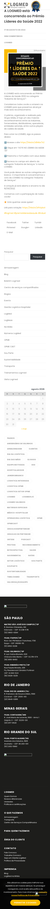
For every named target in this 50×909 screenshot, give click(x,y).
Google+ (25, 227)
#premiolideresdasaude (26, 213)
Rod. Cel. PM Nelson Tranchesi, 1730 (20, 640)
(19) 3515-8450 (10, 659)
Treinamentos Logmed (15, 372)
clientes (33, 448)
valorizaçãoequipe (17, 582)
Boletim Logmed (12, 281)
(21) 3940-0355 (11, 699)
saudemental (14, 555)
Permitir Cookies (25, 902)
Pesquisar (8, 251)
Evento (7, 300)
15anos (11, 438)
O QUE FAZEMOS (13, 812)
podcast (26, 539)
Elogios (7, 294)
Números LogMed (12, 333)
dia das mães (14, 459)
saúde (31, 555)
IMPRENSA (10, 869)
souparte (12, 566)
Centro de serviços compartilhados (21, 287)
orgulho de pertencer (19, 534)
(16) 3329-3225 (11, 675)
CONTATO (10, 848)
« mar (24, 428)
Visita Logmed (11, 379)
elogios (32, 459)
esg (33, 464)
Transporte (9, 366)
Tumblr (37, 222)
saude (33, 550)
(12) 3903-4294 (11, 632)
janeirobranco (15, 475)
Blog (6, 274)
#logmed (8, 213)
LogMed (8, 42)
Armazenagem (11, 267)
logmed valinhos (16, 502)
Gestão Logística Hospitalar (17, 307)
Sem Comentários (13, 36)
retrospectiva (15, 550)
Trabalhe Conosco (12, 855)
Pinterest (10, 227)
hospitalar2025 (15, 470)
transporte (33, 577)
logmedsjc (28, 496)
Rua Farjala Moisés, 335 (14, 667)
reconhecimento (31, 545)
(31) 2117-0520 (10, 723)
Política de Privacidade (14, 860)
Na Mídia (8, 326)
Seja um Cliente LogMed (15, 858)
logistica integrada (18, 480)
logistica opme (15, 486)
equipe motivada (16, 464)
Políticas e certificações (15, 804)
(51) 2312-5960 (10, 746)
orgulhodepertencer (18, 529)
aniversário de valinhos (20, 443)
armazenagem (14, 448)
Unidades (8, 801)
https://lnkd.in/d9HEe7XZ (32, 142)
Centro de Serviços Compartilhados (20, 822)
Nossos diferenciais (13, 799)
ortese (10, 539)
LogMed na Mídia (12, 876)
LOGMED (9, 792)
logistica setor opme (18, 491)
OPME (7, 340)
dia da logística (16, 454)
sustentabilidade (16, 571)
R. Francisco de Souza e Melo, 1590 (19, 694)
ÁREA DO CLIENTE (14, 839)
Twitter (25, 222)
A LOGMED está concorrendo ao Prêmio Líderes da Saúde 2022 (24, 16)
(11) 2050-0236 (10, 646)
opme (39, 518)
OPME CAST (9, 346)
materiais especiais (17, 507)
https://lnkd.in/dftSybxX (33, 207)
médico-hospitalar (17, 512)
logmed (11, 496)
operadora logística (18, 518)
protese (11, 545)
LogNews (8, 320)
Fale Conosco (10, 852)
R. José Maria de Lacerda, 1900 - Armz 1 (21, 717)
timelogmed (13, 577)
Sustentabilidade (12, 359)
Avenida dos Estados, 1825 (16, 741)
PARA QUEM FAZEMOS (17, 830)
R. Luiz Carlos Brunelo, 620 (15, 654)
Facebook (11, 222)
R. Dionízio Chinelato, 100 (15, 627)
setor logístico (15, 561)
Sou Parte (8, 353)
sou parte (36, 561)
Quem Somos (10, 796)
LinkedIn (38, 227)
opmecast (12, 523)
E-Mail (9, 232)
